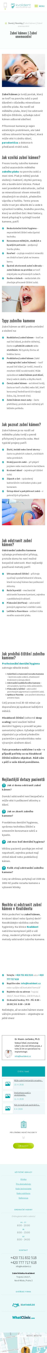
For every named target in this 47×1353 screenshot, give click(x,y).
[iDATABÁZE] (23, 1305)
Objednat (23, 1146)
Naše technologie (23, 1188)
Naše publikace (23, 1193)
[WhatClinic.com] (23, 1317)
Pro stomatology (23, 1184)
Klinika (24, 1179)
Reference (23, 1198)
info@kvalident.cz (31, 983)
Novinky (18, 23)
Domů (11, 23)
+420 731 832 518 (24, 975)
